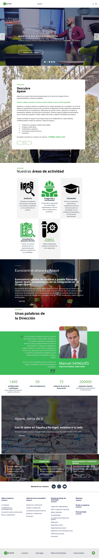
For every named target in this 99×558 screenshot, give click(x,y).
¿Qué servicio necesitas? (36, 498)
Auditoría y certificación (34, 513)
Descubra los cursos (30, 52)
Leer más (24, 142)
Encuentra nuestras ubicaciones (11, 512)
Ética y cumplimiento (8, 515)
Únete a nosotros (82, 505)
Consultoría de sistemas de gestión (60, 518)
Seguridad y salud (57, 525)
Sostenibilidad (55, 515)
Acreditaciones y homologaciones (6, 508)
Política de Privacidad (58, 553)
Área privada (81, 512)
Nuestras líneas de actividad (58, 499)
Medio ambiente (56, 512)
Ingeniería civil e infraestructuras (62, 531)
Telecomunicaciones (57, 534)
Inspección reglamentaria (59, 506)
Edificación (54, 522)
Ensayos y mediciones (33, 508)
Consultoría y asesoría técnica (36, 511)
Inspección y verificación (34, 505)
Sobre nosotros (7, 498)
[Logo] (7, 6)
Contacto (25, 553)
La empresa (5, 505)
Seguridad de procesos (58, 528)
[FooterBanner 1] (9, 554)
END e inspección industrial (60, 509)
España (39, 4)
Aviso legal (39, 553)
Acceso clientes (79, 553)
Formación (29, 516)
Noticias (79, 498)
